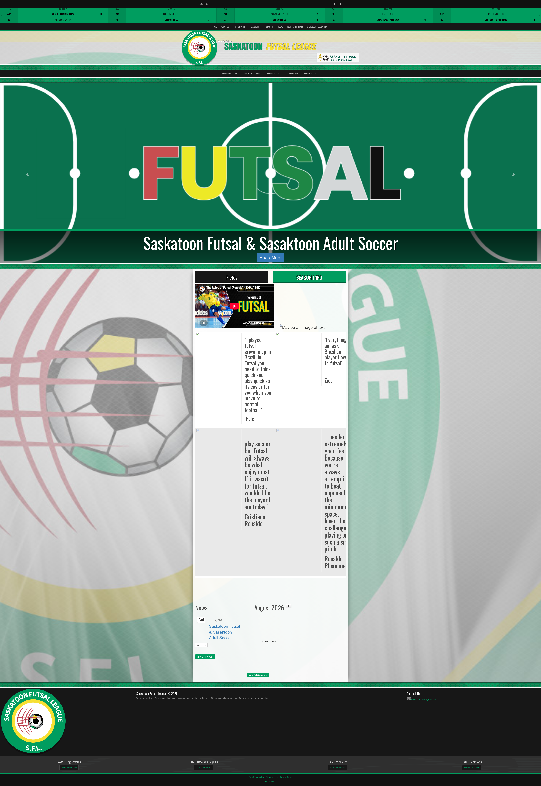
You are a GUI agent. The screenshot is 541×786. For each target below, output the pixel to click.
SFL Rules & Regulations (317, 26)
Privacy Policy (286, 777)
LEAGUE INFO (255, 26)
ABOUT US (225, 26)
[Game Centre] (54, 17)
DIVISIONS (270, 26)
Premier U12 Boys (273, 73)
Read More (270, 257)
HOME (214, 26)
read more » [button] (201, 645)
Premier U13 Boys (310, 73)
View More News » (205, 656)
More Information (69, 767)
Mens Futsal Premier (230, 73)
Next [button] (539, 15)
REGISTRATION (240, 26)
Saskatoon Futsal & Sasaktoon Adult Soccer (224, 631)
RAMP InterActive (256, 777)
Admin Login (270, 781)
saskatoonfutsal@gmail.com (423, 699)
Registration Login (295, 26)
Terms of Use (272, 777)
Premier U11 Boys (292, 73)
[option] (54, 15)
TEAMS (280, 26)
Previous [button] (1, 15)
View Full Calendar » (258, 675)
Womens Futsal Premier (253, 73)
